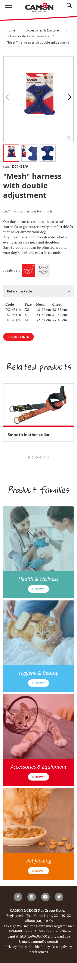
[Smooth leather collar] (38, 405)
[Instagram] (31, 897)
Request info (18, 337)
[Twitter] (59, 897)
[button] (68, 97)
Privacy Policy (16, 946)
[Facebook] (18, 897)
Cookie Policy (39, 946)
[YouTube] (45, 897)
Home (11, 30)
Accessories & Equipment (44, 30)
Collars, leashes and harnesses (27, 36)
